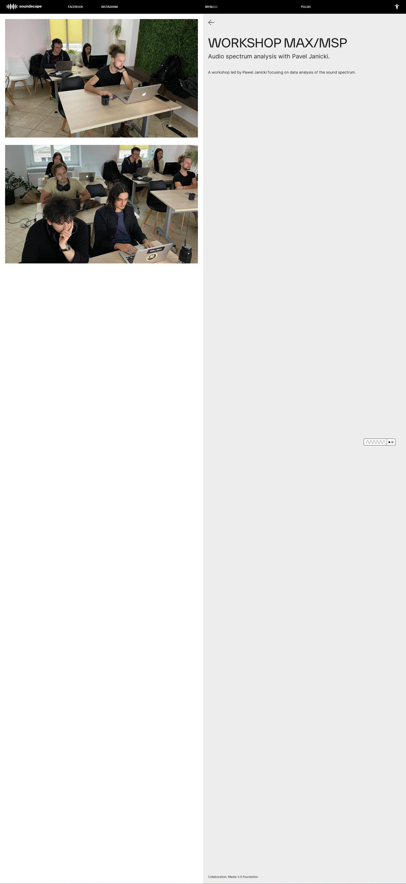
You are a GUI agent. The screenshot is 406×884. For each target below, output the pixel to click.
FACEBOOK (75, 6)
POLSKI (306, 6)
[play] (390, 442)
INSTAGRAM (109, 6)
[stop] (392, 442)
